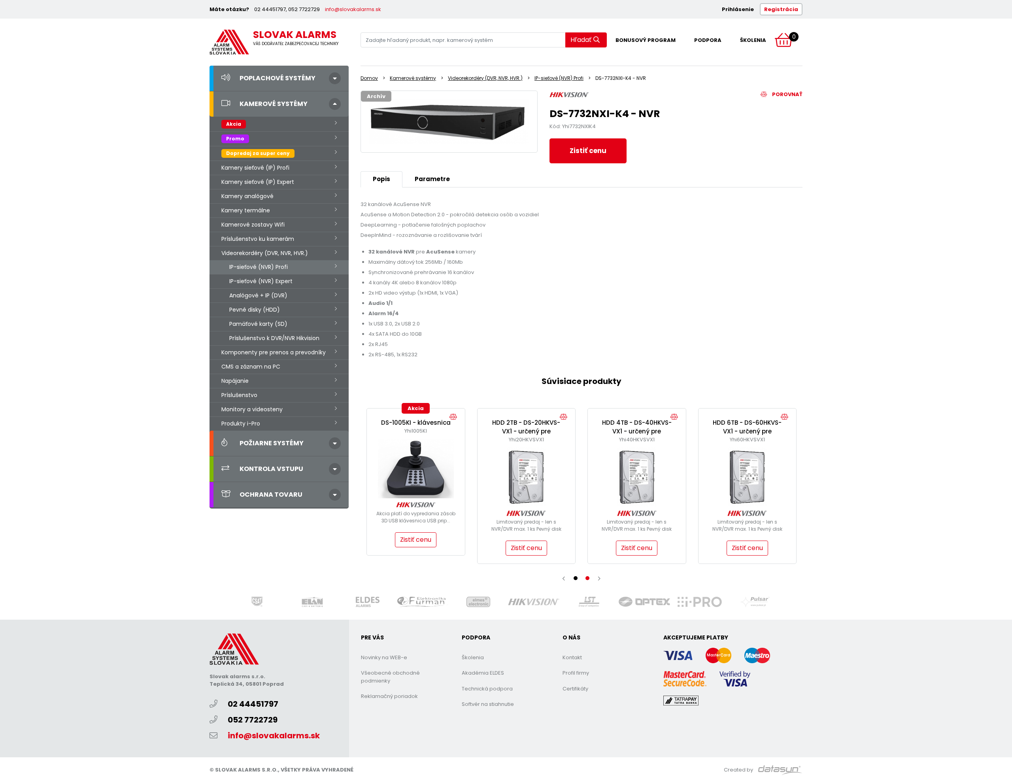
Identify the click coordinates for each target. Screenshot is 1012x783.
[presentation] (564, 578)
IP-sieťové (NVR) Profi (258, 267)
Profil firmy (576, 673)
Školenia (753, 40)
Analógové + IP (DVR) (258, 295)
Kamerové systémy (274, 103)
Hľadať (580, 39)
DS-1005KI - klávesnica (416, 422)
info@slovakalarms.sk (353, 9)
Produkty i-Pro (240, 423)
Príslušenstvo (239, 395)
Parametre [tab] (432, 179)
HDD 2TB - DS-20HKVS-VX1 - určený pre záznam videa (526, 431)
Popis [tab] (381, 179)
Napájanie (235, 381)
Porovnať (786, 94)
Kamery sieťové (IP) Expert (257, 182)
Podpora (707, 40)
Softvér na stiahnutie (488, 704)
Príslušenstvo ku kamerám (257, 239)
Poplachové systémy (277, 78)
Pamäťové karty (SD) (258, 324)
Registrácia (781, 9)
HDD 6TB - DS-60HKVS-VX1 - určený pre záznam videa (747, 431)
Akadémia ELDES (483, 673)
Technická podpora (487, 688)
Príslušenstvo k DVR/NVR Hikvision (274, 338)
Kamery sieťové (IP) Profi (255, 168)
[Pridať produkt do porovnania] (455, 417)
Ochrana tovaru (271, 494)
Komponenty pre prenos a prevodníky (273, 352)
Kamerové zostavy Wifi (253, 225)
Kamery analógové (247, 196)
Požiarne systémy (272, 443)
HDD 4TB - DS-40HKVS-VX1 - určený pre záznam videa (637, 431)
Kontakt (572, 657)
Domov (369, 78)
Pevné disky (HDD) (254, 310)
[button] (576, 578)
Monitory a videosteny (252, 409)
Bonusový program (646, 40)
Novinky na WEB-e (384, 657)
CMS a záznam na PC (250, 367)
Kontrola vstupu (271, 468)
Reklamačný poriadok (389, 696)
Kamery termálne (245, 210)
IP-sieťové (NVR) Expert (261, 281)
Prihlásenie (738, 9)
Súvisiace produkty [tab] (581, 381)
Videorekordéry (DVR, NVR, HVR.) (264, 253)
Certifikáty (575, 688)
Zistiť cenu (588, 150)
